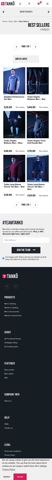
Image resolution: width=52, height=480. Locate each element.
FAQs (6, 424)
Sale (6, 378)
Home (5, 21)
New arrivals (9, 370)
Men (16, 21)
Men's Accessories (11, 312)
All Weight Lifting (10, 343)
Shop (11, 21)
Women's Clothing (11, 308)
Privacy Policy (9, 455)
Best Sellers (24, 21)
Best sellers (9, 374)
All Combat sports (11, 347)
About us (7, 401)
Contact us (8, 428)
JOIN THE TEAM (24, 250)
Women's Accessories (13, 315)
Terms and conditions (12, 451)
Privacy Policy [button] (8, 469)
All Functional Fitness (12, 339)
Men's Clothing (10, 304)
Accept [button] (20, 477)
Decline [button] (7, 477)
